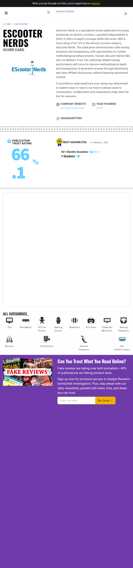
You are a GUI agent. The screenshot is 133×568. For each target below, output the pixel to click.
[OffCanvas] (6, 14)
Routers (9, 346)
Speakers (69, 156)
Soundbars (26, 327)
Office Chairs (42, 329)
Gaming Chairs (58, 329)
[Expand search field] (125, 13)
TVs (9, 327)
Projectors (46, 346)
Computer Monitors (107, 329)
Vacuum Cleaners (84, 347)
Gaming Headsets (123, 329)
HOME (8, 24)
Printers (91, 327)
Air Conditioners (122, 347)
